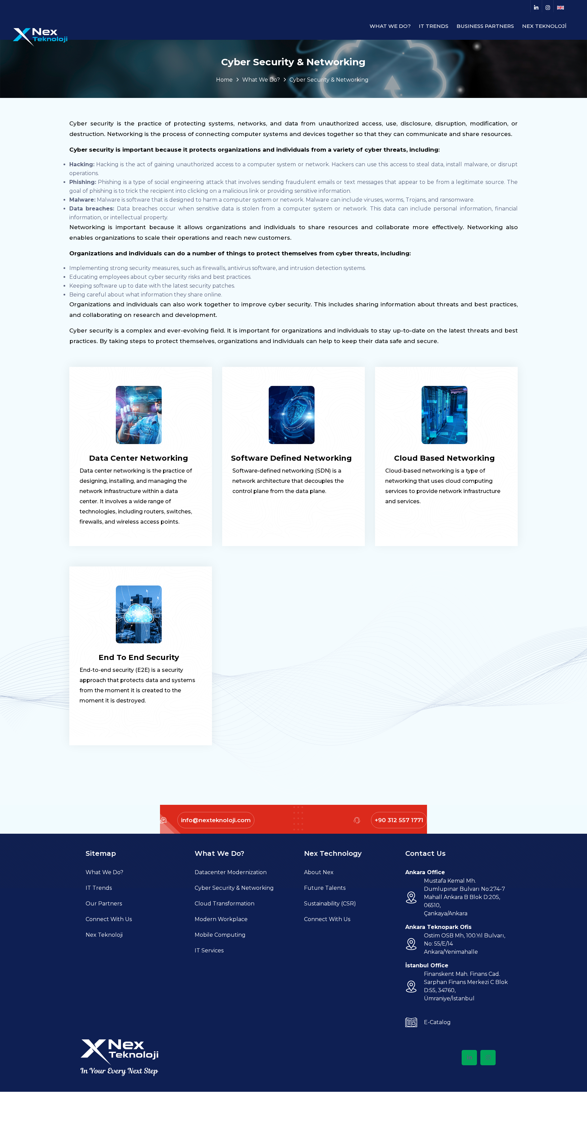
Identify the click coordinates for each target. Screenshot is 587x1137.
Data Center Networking (138, 458)
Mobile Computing (220, 935)
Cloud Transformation (224, 903)
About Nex (319, 872)
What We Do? (104, 872)
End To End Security (139, 657)
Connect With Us (109, 919)
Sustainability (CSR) (330, 903)
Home (224, 80)
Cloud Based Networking (444, 458)
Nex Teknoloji (104, 935)
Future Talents (324, 888)
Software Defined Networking (291, 458)
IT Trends (99, 888)
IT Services (209, 950)
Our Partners (104, 903)
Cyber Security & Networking (234, 888)
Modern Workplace (221, 919)
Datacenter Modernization (231, 872)
